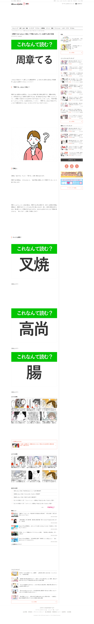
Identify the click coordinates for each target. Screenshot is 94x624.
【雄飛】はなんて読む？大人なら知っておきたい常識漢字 (26, 494)
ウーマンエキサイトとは (41, 609)
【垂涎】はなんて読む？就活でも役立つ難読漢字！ (25, 497)
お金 (24, 28)
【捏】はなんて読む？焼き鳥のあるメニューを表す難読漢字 (27, 490)
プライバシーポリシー (38, 611)
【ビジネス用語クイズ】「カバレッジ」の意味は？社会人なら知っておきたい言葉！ (32, 503)
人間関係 (43, 28)
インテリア (31, 28)
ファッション (57, 28)
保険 (27, 28)
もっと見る (34, 601)
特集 (62, 34)
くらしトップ (15, 28)
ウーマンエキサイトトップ (68, 3)
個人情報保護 (48, 611)
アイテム (37, 28)
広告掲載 (69, 611)
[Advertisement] (47, 16)
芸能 (52, 28)
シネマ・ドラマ (65, 28)
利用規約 (30, 611)
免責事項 (64, 611)
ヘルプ (56, 609)
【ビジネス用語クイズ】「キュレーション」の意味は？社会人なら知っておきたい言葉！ (33, 500)
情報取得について (56, 611)
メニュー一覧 (51, 609)
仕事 (20, 28)
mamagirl (20, 36)
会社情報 (25, 611)
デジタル (72, 28)
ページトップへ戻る (71, 187)
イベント (48, 28)
